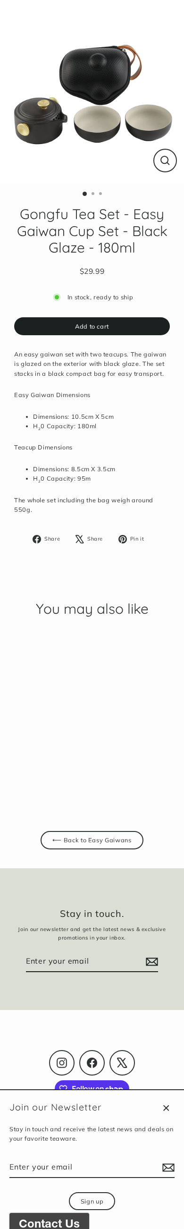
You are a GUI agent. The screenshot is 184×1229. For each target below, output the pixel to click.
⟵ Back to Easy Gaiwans (91, 840)
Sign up (92, 1201)
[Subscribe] (167, 1167)
